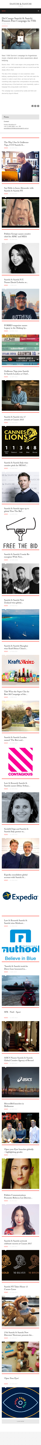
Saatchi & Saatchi (20, 4)
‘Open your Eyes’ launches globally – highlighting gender (19, 1151)
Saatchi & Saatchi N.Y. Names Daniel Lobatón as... (16, 281)
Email (38, 106)
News (4, 11)
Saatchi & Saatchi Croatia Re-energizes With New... (17, 556)
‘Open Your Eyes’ (11, 1378)
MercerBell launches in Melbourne (14, 1105)
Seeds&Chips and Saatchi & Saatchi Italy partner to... (16, 831)
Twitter (35, 106)
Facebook (33, 106)
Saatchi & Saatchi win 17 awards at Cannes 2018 (15, 418)
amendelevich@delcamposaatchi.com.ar (16, 128)
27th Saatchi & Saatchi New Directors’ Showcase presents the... (18, 1334)
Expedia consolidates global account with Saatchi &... (15, 876)
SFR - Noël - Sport (12, 1012)
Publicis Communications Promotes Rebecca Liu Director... (18, 1197)
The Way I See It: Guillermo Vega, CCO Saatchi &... (16, 144)
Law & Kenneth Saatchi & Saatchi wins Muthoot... (15, 922)
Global (20, 6)
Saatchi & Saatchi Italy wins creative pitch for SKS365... (16, 464)
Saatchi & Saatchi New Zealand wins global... (14, 602)
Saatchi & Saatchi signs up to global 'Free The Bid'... (16, 510)
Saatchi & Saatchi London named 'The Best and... (15, 739)
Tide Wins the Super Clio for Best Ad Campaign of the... (16, 693)
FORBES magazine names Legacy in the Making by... (15, 327)
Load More (20, 1421)
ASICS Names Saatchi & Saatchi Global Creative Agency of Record (19, 1059)
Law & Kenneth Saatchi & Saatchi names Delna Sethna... (17, 785)
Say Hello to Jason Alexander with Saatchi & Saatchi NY (19, 190)
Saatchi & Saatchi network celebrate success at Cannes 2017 (18, 1242)
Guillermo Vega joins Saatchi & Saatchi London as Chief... (16, 373)
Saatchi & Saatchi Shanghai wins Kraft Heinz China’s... (16, 647)
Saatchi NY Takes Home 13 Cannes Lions (16, 1288)
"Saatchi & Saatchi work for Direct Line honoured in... (16, 968)
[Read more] (20, 167)
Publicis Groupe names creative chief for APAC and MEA (17, 235)
